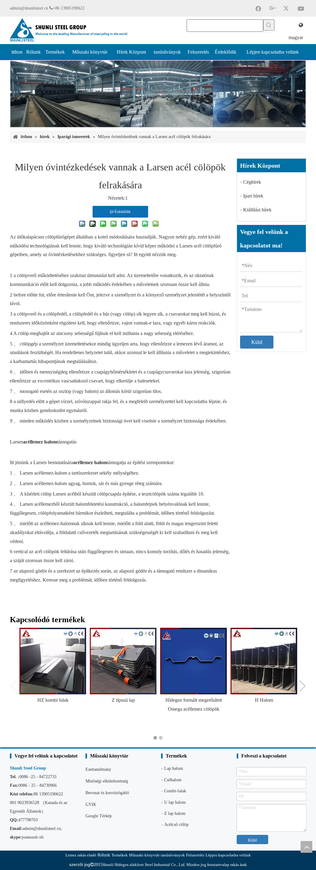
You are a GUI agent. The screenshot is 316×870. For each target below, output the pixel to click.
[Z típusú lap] (123, 661)
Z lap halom (174, 813)
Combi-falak (175, 791)
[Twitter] (287, 8)
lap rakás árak (235, 864)
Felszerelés (195, 855)
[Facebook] (258, 8)
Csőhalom (172, 780)
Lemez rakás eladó (80, 855)
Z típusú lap (123, 700)
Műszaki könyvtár (144, 855)
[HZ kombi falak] (52, 661)
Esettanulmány (98, 769)
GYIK (90, 804)
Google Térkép (98, 816)
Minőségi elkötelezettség (106, 781)
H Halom (264, 700)
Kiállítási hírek (257, 209)
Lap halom (173, 768)
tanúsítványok (173, 855)
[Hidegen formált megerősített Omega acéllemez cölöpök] (193, 661)
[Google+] (272, 8)
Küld (256, 342)
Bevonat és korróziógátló (107, 792)
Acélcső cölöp (176, 824)
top (306, 847)
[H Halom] (263, 661)
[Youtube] (301, 8)
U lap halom (175, 802)
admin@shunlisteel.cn (29, 8)
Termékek (119, 855)
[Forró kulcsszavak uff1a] (268, 25)
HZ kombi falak (53, 700)
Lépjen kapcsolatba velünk (228, 855)
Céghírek (252, 182)
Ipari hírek (253, 195)
